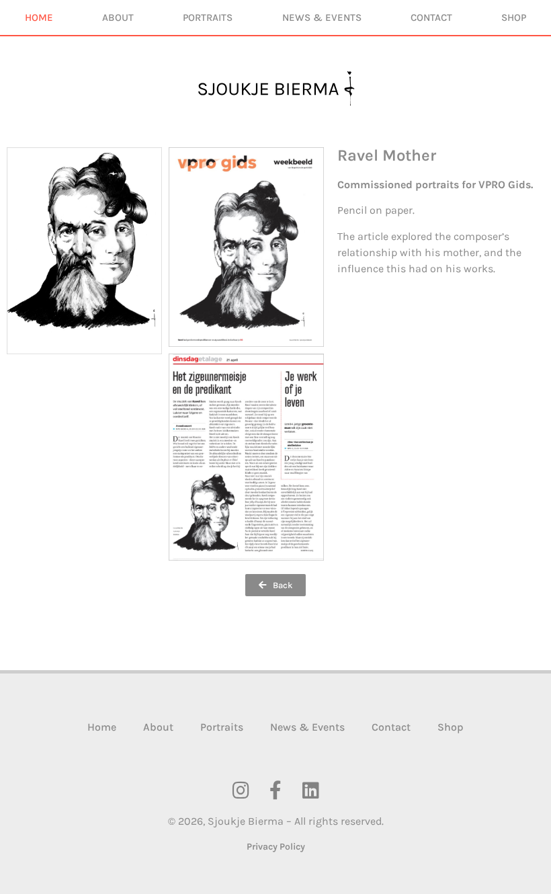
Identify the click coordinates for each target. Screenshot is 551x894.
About (118, 17)
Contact (431, 17)
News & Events (322, 17)
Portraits (207, 17)
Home (39, 17)
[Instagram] (240, 790)
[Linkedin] (310, 790)
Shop (513, 17)
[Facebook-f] (275, 790)
